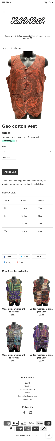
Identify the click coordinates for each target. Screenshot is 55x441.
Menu (8, 2)
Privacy (27, 392)
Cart (50, 2)
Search (27, 383)
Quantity (6, 157)
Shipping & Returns (27, 389)
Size (4, 146)
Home (4, 48)
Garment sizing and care (27, 396)
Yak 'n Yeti (34, 435)
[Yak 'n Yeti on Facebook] (24, 413)
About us (27, 386)
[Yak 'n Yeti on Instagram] (30, 413)
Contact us (27, 399)
